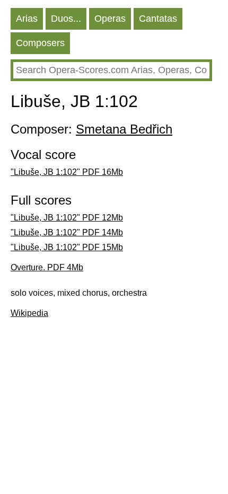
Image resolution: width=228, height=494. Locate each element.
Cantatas (158, 18)
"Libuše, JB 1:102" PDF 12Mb (67, 217)
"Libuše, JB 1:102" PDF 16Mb (67, 172)
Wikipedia (29, 312)
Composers (40, 43)
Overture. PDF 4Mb (47, 267)
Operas (110, 18)
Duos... (66, 18)
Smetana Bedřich (124, 129)
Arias (27, 18)
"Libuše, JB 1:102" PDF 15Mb (67, 247)
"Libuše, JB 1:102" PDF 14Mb (67, 232)
